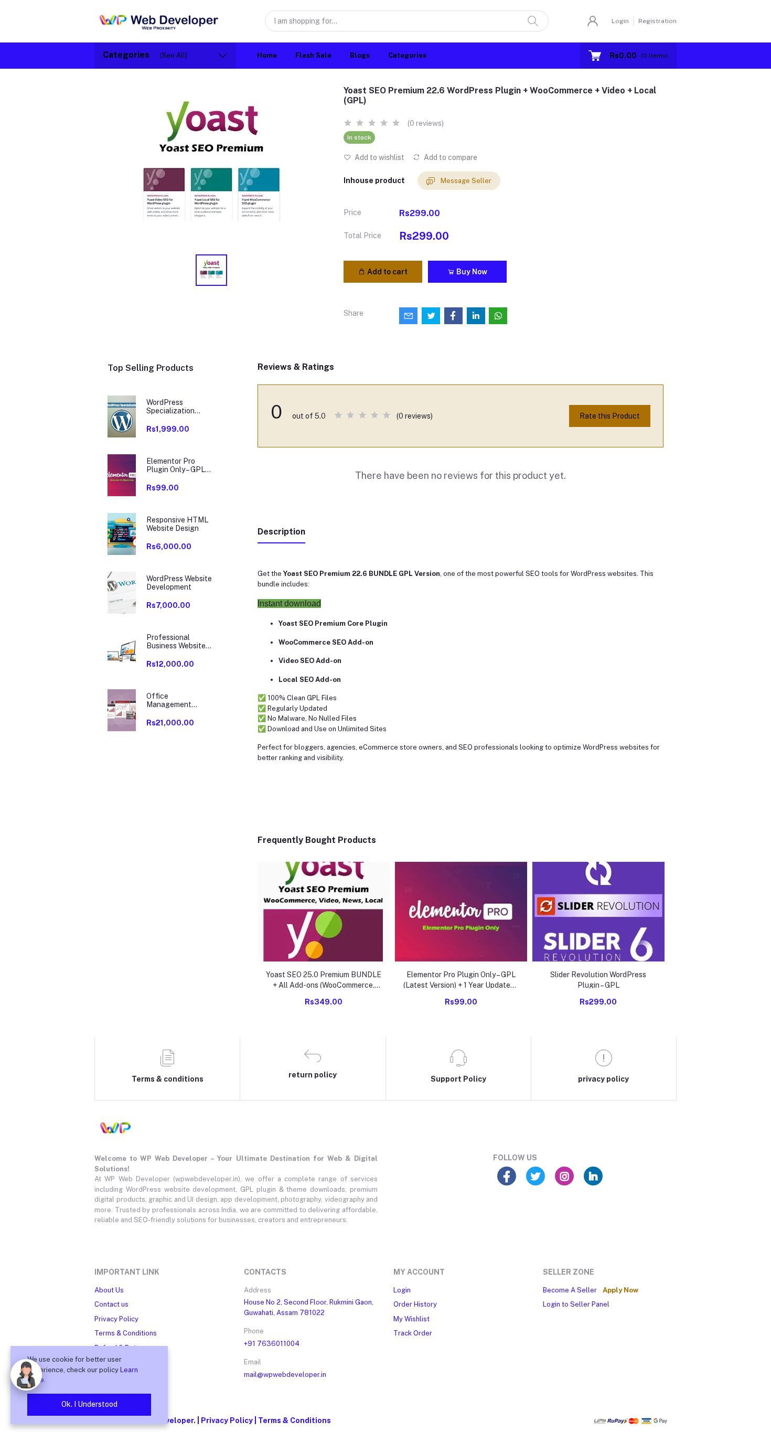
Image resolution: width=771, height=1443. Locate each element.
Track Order (412, 1333)
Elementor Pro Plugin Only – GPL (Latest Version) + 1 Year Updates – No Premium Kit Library (179, 466)
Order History (415, 1304)
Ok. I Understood (89, 1404)
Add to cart (387, 272)
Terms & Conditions (125, 1333)
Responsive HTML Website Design (177, 524)
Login (620, 21)
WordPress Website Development (179, 583)
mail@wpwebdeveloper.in (285, 1374)
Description (281, 532)
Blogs (360, 55)
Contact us (111, 1304)
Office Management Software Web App (178, 701)
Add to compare (449, 157)
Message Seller (465, 181)
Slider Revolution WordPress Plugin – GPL (598, 979)
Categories (407, 55)
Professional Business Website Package (176, 642)
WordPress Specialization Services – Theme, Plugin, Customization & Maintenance (176, 407)
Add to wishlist (378, 157)
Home (267, 55)
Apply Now (620, 1290)
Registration (657, 21)
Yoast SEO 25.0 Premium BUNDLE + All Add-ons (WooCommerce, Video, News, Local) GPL (323, 980)
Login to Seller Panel (576, 1304)
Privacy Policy (116, 1319)
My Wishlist (411, 1319)
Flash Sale (313, 55)
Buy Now (471, 272)
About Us (109, 1290)
